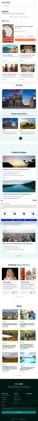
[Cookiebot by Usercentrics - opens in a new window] (33, 200)
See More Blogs (19, 375)
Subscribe (19, 412)
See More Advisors (19, 296)
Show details (33, 217)
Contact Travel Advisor (25, 39)
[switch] (14, 214)
